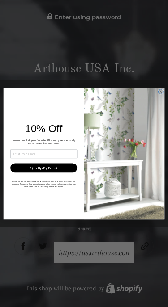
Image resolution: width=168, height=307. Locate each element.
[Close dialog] (160, 91)
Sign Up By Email (44, 167)
